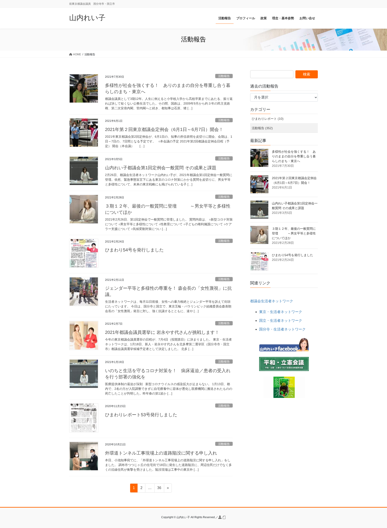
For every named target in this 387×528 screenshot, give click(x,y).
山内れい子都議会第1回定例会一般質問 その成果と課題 (160, 167)
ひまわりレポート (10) (268, 118)
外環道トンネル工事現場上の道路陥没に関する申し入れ (161, 453)
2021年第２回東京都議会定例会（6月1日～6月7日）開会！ (164, 129)
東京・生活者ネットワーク (280, 312)
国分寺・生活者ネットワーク (282, 329)
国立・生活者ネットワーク (280, 320)
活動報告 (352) (262, 128)
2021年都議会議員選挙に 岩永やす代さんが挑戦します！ (162, 332)
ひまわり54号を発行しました (134, 249)
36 (159, 489)
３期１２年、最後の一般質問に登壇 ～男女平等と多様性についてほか (294, 233)
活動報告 (224, 76)
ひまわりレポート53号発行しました (141, 414)
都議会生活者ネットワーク (271, 301)
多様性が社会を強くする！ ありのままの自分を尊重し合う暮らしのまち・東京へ (294, 156)
